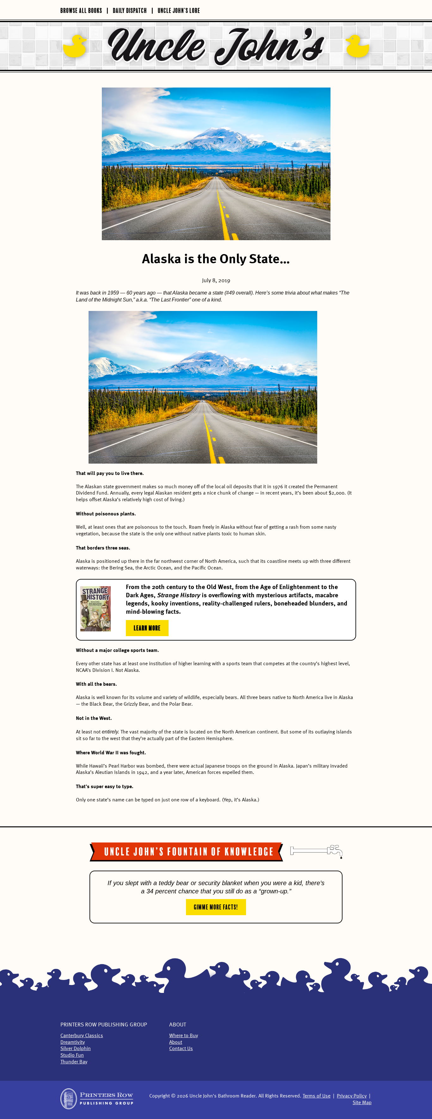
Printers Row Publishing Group (103, 1025)
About (177, 1025)
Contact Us (181, 1048)
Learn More (147, 627)
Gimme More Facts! (216, 906)
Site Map (362, 1102)
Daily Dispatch (130, 10)
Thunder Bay (73, 1062)
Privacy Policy (352, 1096)
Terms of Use (316, 1096)
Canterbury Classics (81, 1035)
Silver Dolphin (75, 1048)
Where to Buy (183, 1035)
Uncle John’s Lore (179, 10)
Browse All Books (81, 10)
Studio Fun (72, 1055)
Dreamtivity (72, 1042)
